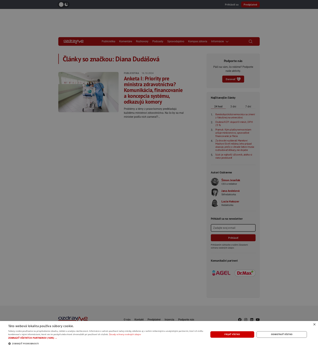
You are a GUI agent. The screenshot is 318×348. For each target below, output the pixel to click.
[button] (105, 338)
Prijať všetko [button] (232, 334)
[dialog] (159, 334)
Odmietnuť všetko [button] (281, 334)
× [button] (314, 324)
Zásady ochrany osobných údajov (125, 334)
